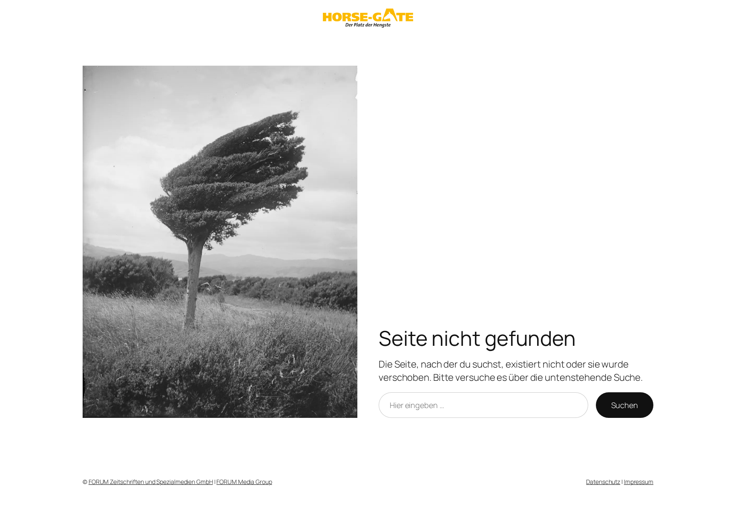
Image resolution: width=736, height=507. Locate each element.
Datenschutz (603, 482)
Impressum (638, 482)
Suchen (624, 405)
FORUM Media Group (244, 482)
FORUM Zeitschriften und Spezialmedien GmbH (151, 482)
